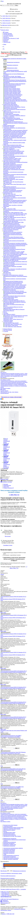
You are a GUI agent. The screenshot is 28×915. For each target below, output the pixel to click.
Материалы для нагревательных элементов (13, 275)
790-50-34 (5, 18)
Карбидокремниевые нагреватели (11, 223)
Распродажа (6, 39)
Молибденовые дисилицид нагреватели (12, 228)
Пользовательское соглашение (8, 878)
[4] (5, 470)
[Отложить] (2, 749)
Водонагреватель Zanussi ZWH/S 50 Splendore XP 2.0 (13, 703)
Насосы (5, 311)
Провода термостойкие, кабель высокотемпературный (10, 298)
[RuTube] (4, 868)
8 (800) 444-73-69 (5, 53)
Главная (6, 32)
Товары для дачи (7, 110)
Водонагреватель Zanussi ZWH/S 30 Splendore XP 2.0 (13, 688)
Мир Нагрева (4, 870)
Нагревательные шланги (9, 270)
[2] (2, 470)
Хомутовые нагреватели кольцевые (11, 161)
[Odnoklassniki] (3, 865)
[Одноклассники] (2, 399)
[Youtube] (3, 866)
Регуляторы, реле (7, 273)
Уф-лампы (5, 313)
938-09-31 (5, 894)
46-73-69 (5, 895)
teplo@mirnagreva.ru (6, 27)
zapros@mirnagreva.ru (6, 896)
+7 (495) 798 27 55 (14, 495)
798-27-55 (5, 16)
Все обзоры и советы (5, 379)
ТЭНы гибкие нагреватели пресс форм (12, 145)
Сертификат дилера (7, 545)
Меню (4, 44)
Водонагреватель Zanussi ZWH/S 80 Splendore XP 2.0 (13, 718)
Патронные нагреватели (9, 148)
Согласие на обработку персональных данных (11, 873)
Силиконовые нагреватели (9, 248)
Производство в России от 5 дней (11, 38)
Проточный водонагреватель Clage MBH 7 (10, 736)
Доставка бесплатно (8, 34)
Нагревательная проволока (9, 289)
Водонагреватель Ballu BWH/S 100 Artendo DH (11, 770)
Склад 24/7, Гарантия (8, 35)
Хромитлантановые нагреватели (10, 229)
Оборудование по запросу (9, 314)
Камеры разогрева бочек (9, 125)
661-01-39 (5, 893)
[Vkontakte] (3, 863)
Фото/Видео (6, 37)
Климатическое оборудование (10, 104)
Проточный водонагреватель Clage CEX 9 (10, 753)
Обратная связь (6, 42)
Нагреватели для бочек (8, 126)
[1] (1, 470)
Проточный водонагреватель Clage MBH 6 (10, 788)
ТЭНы (4, 207)
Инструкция (8, 536)
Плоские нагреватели (8, 230)
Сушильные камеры (8, 321)
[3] (3, 470)
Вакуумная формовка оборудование (11, 118)
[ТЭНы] (2, 1)
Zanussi (2, 574)
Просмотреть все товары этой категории (11, 397)
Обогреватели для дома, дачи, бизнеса (12, 76)
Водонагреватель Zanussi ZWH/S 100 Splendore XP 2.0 (13, 672)
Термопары (5, 271)
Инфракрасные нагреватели (19, 870)
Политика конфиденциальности (8, 875)
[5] (6, 470)
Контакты (5, 40)
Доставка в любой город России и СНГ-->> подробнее (13, 889)
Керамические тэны (7, 192)
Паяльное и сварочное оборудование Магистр (14, 300)
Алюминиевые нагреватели (9, 186)
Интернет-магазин (7, 33)
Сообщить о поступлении (7, 480)
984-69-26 (5, 20)
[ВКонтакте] (1, 399)
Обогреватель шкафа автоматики (11, 256)
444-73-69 (5, 25)
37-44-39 (5, 23)
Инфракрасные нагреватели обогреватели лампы (14, 58)
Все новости (3, 372)
